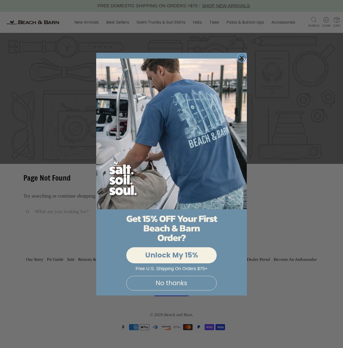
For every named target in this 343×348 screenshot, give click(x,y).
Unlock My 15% (171, 255)
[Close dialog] (242, 58)
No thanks (171, 283)
